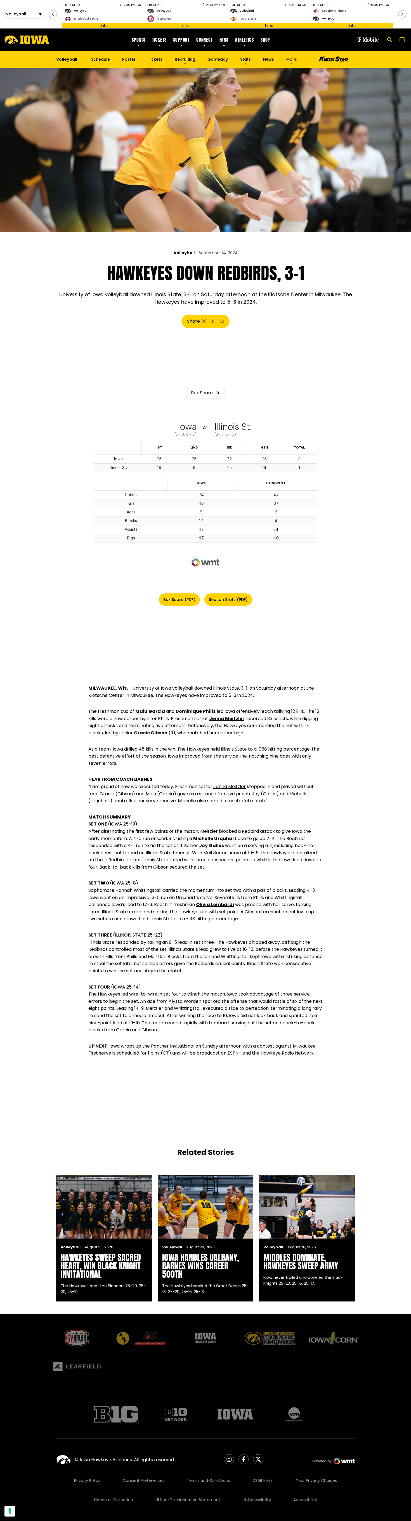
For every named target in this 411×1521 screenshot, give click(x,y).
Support (181, 39)
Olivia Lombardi (215, 904)
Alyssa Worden (185, 1001)
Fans (223, 39)
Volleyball (184, 253)
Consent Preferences (143, 1480)
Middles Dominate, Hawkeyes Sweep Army (300, 1261)
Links (104, 25)
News (268, 59)
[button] (53, 14)
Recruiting (185, 59)
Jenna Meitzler (226, 718)
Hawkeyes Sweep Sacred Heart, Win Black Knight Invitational (101, 1266)
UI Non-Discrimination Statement (187, 1500)
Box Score (202, 393)
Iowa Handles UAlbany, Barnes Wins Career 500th (200, 1266)
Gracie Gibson (150, 733)
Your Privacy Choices (316, 1480)
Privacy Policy (87, 1480)
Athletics (244, 39)
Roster (129, 59)
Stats (245, 59)
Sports (138, 39)
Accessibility (305, 1500)
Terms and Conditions (208, 1480)
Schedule (100, 59)
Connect (204, 39)
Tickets (159, 39)
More (291, 59)
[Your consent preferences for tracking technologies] (9, 1511)
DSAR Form (262, 1480)
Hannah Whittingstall (138, 890)
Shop (265, 39)
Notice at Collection (113, 1500)
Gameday (217, 59)
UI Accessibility (257, 1500)
